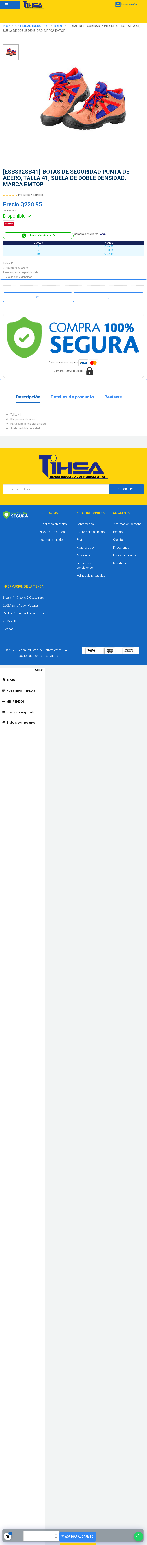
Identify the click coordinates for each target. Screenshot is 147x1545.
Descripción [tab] (28, 397)
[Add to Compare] (108, 297)
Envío (80, 540)
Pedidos (118, 532)
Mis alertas (120, 563)
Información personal (127, 524)
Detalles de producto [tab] (72, 397)
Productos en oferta (53, 524)
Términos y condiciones (84, 565)
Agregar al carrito (77, 1536)
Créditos (118, 540)
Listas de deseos (124, 555)
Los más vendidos (52, 540)
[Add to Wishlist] (37, 297)
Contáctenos (85, 524)
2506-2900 (10, 621)
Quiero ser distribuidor (91, 532)
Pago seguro (85, 547)
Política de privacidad (90, 575)
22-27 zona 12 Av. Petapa (20, 605)
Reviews (113, 397)
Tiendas (8, 629)
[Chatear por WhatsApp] (138, 1536)
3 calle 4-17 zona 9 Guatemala (23, 597)
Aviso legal (83, 555)
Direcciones (121, 547)
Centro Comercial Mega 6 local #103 (27, 613)
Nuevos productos (52, 532)
